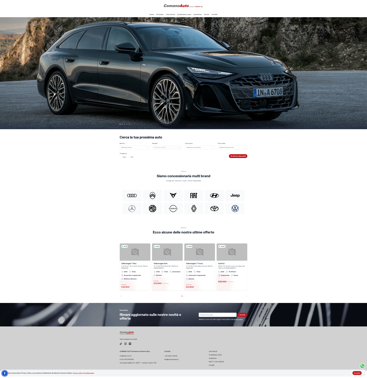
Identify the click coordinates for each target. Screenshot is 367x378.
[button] (4, 373)
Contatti (214, 14)
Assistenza (197, 14)
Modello (155, 143)
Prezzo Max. (222, 143)
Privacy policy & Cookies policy (83, 373)
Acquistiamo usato (184, 14)
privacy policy (238, 319)
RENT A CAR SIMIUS (216, 362)
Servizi (206, 14)
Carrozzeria (188, 143)
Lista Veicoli (170, 14)
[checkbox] (120, 157)
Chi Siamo (160, 14)
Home (152, 14)
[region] (183, 270)
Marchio (122, 143)
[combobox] (134, 147)
